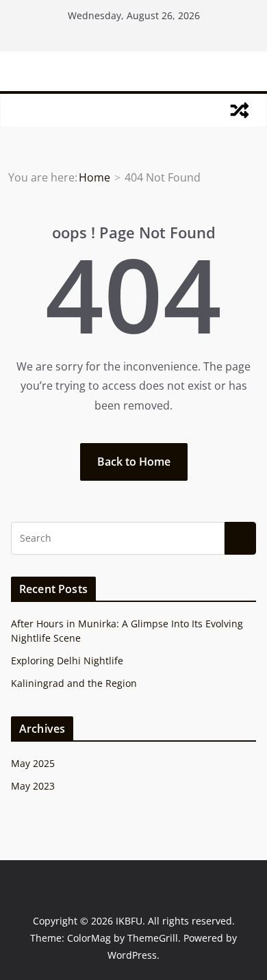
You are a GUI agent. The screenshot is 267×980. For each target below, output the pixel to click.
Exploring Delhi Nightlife (67, 660)
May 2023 (33, 785)
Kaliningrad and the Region (74, 683)
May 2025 (33, 763)
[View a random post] (239, 110)
